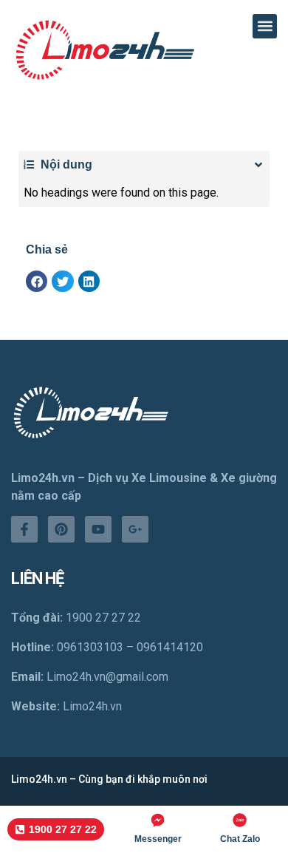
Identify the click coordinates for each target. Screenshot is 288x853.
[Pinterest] (61, 529)
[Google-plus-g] (135, 529)
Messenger (158, 839)
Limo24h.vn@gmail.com (107, 677)
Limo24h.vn (92, 706)
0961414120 (170, 647)
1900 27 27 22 (103, 618)
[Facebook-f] (24, 529)
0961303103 (90, 647)
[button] (265, 26)
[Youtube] (98, 529)
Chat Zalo (240, 839)
